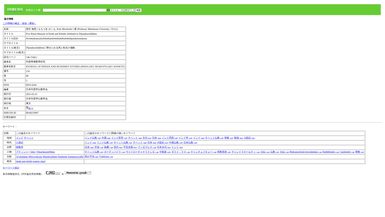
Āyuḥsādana (22, 156)
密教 (228, 138)
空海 (98, 147)
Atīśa (265, 152)
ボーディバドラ (114, 152)
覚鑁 (108, 147)
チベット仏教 (214, 138)
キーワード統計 (11, 168)
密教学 (19, 147)
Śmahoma (62, 156)
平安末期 (130, 147)
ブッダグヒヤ (147, 147)
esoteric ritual (39, 161)
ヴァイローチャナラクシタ (142, 152)
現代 (118, 147)
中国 (106, 138)
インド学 (185, 138)
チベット (29, 138)
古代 (147, 138)
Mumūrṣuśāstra (50, 156)
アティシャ (22, 152)
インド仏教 (93, 138)
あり (31, 108)
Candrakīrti (347, 152)
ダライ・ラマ (180, 152)
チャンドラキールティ (246, 152)
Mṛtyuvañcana (35, 156)
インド (19, 138)
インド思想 (170, 138)
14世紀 (249, 138)
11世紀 (19, 142)
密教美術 (224, 152)
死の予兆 (92, 156)
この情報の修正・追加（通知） (19, 23)
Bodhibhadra (331, 152)
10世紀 (162, 142)
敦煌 (238, 138)
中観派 (165, 152)
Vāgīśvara (106, 156)
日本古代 (164, 147)
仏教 (274, 152)
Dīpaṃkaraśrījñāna (46, 152)
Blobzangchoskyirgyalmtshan (306, 152)
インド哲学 (119, 138)
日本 (156, 138)
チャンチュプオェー (204, 152)
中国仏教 (176, 142)
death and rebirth (24, 161)
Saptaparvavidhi (75, 156)
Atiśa (32, 152)
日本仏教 (190, 142)
